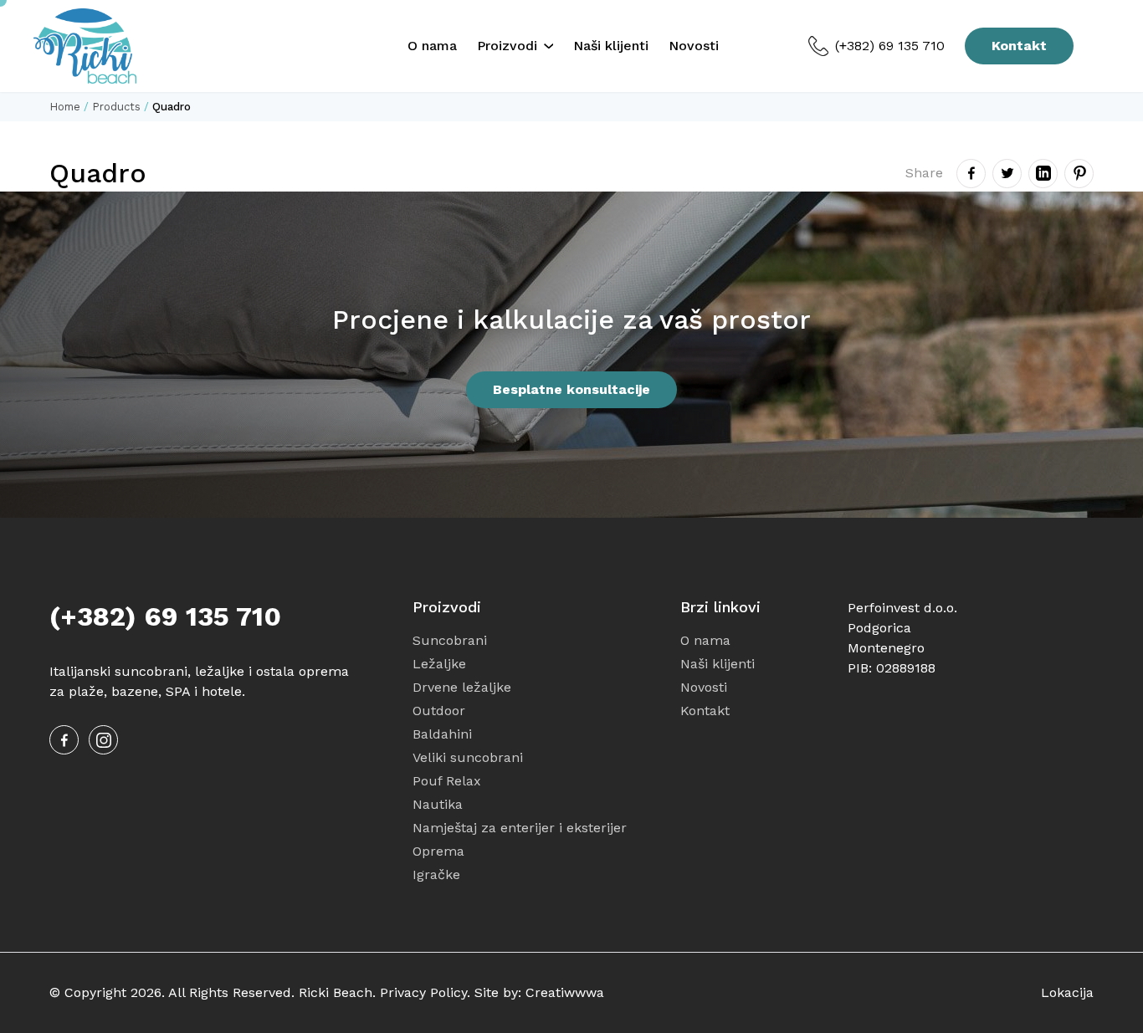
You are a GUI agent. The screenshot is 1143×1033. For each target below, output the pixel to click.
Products (116, 106)
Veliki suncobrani (468, 757)
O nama (432, 46)
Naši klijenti (610, 46)
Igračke (436, 874)
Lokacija (1067, 992)
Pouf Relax (447, 781)
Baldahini (442, 734)
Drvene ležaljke (462, 687)
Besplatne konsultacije (571, 389)
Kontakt (1019, 46)
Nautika (438, 804)
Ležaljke (439, 664)
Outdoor (439, 710)
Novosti (694, 46)
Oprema (438, 851)
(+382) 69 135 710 (890, 46)
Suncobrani (450, 640)
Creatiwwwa (564, 992)
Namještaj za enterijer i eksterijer (520, 828)
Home (64, 106)
